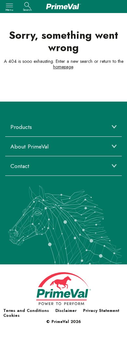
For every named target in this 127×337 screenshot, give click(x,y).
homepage (63, 66)
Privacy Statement (101, 311)
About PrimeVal (29, 146)
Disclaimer (66, 311)
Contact (19, 166)
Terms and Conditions (26, 311)
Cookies (11, 315)
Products (21, 127)
